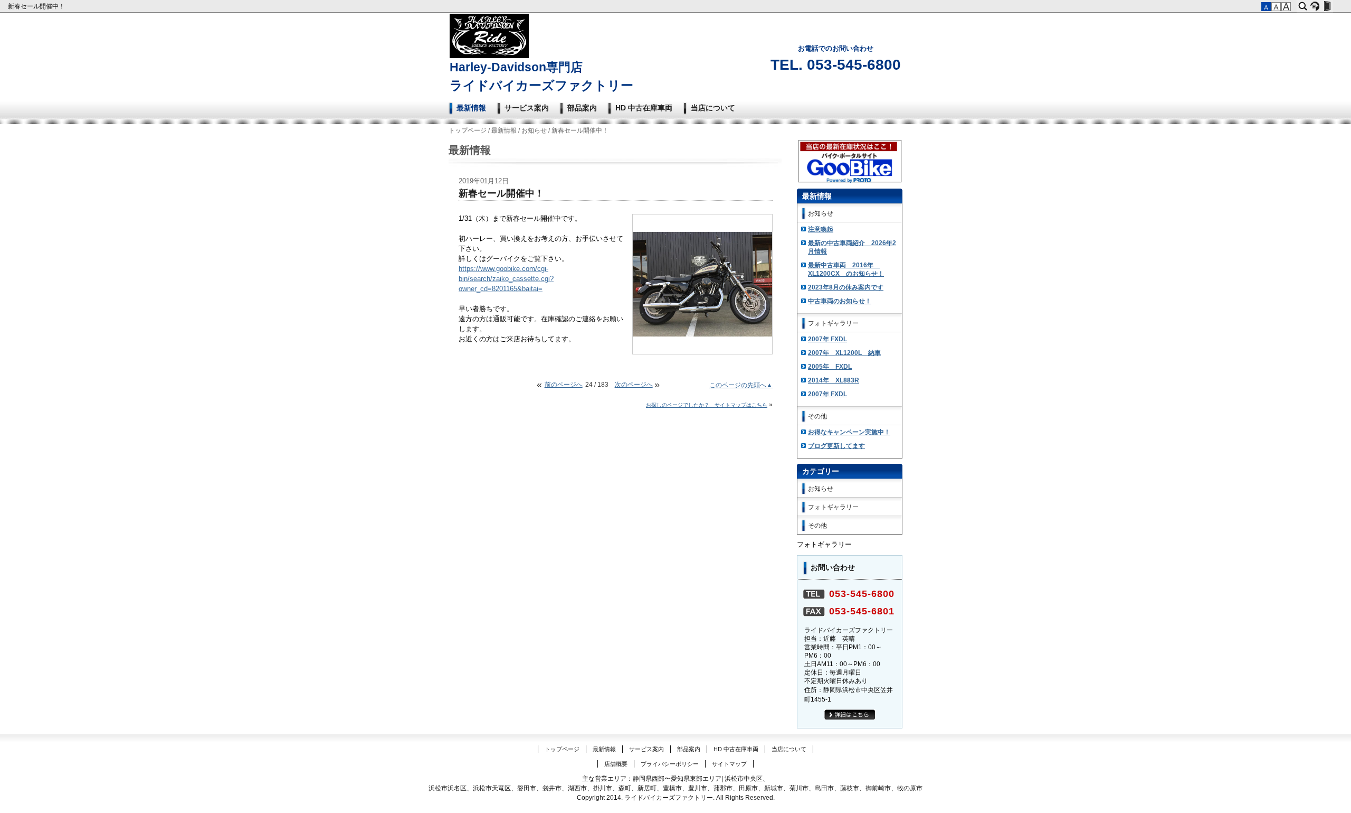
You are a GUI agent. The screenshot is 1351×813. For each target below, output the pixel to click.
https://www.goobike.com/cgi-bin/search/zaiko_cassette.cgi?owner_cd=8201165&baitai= (506, 279)
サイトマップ (729, 764)
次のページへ (634, 384)
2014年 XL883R (833, 380)
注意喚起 (820, 229)
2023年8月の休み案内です (845, 287)
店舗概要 (615, 764)
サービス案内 (527, 108)
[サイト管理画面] (1327, 6)
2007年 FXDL (827, 339)
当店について (713, 108)
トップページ (468, 130)
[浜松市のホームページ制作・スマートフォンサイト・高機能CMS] (1315, 6)
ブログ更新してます (836, 446)
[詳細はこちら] (850, 718)
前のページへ (564, 384)
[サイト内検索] (1303, 6)
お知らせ (534, 130)
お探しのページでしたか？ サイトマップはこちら (706, 405)
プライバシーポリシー (670, 764)
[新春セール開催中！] (702, 334)
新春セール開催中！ (37, 6)
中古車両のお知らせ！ (839, 301)
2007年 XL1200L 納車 (844, 353)
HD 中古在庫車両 (643, 108)
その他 (817, 416)
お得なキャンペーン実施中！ (849, 432)
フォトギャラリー (833, 323)
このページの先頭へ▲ (741, 385)
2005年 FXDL (830, 366)
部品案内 (582, 108)
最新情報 (471, 108)
